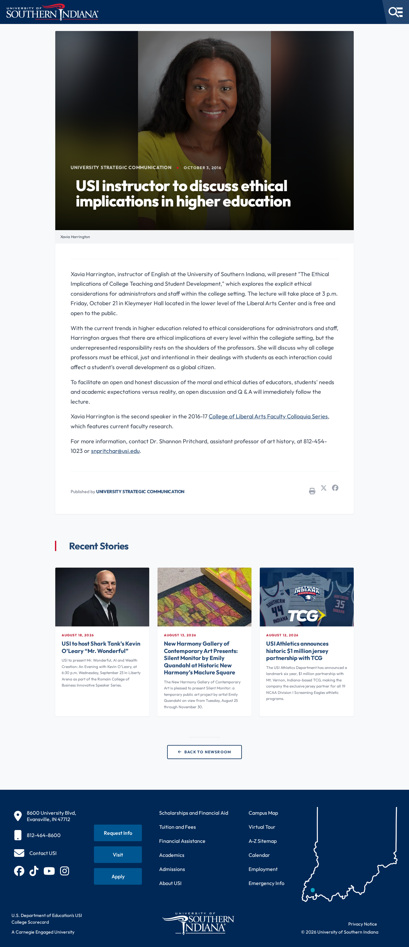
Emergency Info (266, 883)
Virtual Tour (262, 827)
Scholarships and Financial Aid (193, 813)
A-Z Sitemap (263, 841)
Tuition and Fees (177, 827)
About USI (170, 883)
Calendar (259, 855)
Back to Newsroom (207, 751)
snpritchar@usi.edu (115, 450)
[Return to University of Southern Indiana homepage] (198, 923)
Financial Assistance (182, 841)
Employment (263, 869)
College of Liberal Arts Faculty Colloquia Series (268, 416)
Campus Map (263, 813)
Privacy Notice (362, 924)
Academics (171, 855)
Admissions (172, 869)
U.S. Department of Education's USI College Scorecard (47, 918)
